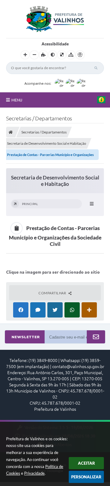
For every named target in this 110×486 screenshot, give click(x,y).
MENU (16, 100)
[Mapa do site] (71, 55)
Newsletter (26, 337)
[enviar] (96, 337)
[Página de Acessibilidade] (80, 55)
